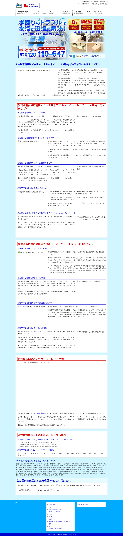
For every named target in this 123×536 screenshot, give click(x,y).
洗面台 (50, 519)
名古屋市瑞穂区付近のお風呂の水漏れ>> (34, 328)
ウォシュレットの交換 (36, 413)
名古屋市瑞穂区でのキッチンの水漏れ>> (34, 248)
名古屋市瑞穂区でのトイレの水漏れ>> (33, 278)
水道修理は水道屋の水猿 (59, 534)
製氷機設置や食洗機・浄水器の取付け (59, 521)
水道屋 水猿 (52, 504)
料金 (50, 524)
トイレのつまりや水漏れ (55, 509)
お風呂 (50, 516)
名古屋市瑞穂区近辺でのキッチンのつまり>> (35, 138)
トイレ (50, 507)
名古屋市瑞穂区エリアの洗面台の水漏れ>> (34, 303)
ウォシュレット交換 (54, 511)
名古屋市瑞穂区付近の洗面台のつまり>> (34, 188)
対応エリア (52, 526)
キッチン (51, 514)
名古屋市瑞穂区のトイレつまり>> (31, 113)
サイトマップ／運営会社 (55, 529)
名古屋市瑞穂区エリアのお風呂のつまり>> (34, 163)
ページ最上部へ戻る (85, 504)
